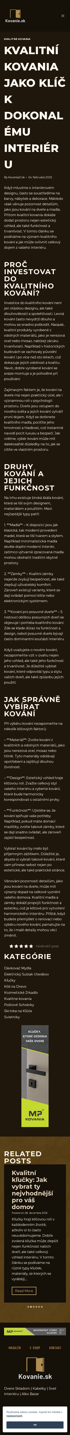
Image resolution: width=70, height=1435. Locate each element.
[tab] (28, 1307)
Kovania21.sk (16, 177)
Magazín (15, 1348)
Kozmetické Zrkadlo (21, 993)
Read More (25, 1292)
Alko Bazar (30, 1394)
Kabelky (39, 1388)
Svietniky (12, 1017)
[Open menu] (63, 16)
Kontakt (55, 1348)
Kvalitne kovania (17, 39)
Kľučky (9, 980)
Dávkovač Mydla (17, 968)
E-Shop (35, 1348)
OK (35, 1424)
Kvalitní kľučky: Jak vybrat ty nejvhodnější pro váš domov (32, 1189)
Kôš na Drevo (15, 986)
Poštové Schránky (19, 1005)
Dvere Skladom (17, 1388)
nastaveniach (14, 1415)
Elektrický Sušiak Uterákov (26, 974)
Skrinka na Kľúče (18, 1011)
